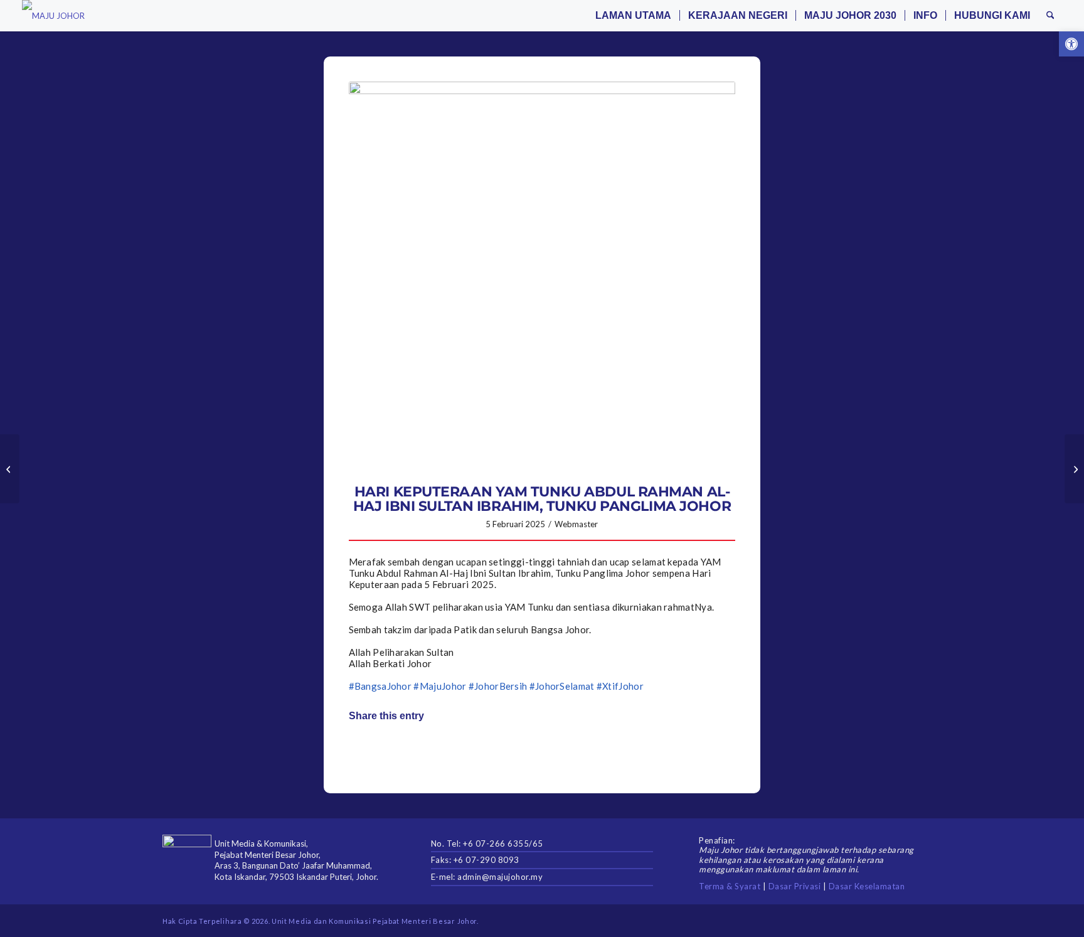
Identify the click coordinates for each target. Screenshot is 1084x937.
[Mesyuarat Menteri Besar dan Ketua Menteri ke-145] (9, 468)
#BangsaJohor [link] (380, 686)
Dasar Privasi (794, 886)
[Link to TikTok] (696, 751)
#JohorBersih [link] (498, 686)
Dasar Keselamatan (867, 886)
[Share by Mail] (542, 751)
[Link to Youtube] (912, 920)
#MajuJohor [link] (439, 686)
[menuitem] (633, 15)
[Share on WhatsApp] (465, 751)
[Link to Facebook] (836, 920)
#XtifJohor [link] (620, 686)
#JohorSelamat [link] (562, 686)
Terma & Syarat (729, 886)
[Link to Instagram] (619, 751)
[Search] (1050, 15)
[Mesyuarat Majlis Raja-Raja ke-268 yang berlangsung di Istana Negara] (1074, 468)
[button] (1071, 43)
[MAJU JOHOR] (53, 15)
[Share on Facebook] (388, 751)
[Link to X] (855, 920)
